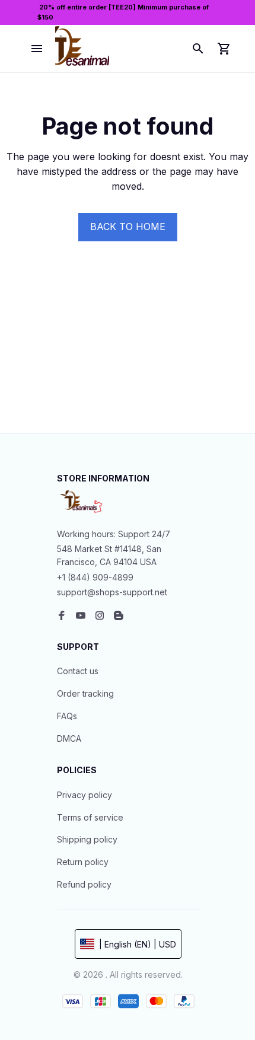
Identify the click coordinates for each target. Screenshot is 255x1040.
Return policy (83, 862)
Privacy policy (84, 795)
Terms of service (90, 817)
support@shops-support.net (112, 592)
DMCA (69, 738)
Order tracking (85, 693)
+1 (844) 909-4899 (95, 577)
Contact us (77, 671)
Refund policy (84, 884)
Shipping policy (87, 839)
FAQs (67, 716)
